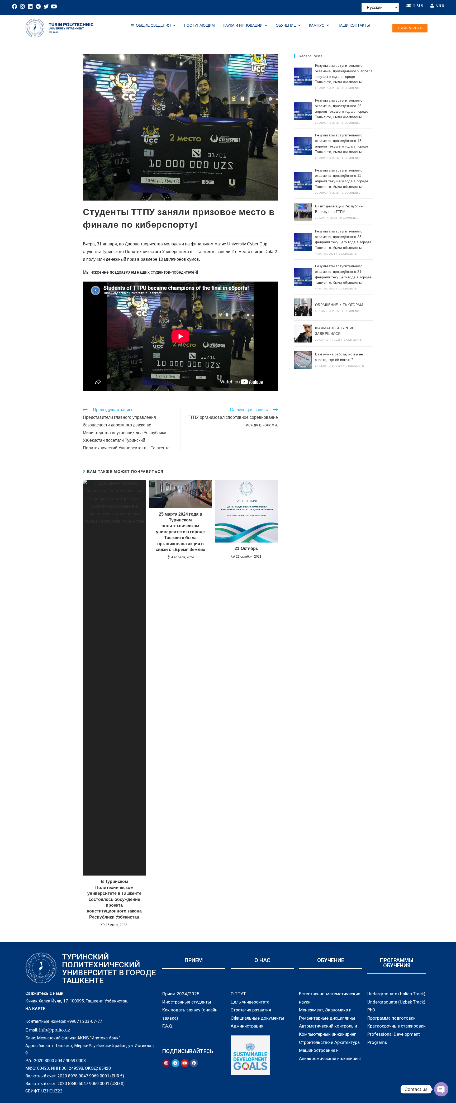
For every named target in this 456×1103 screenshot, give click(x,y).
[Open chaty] (441, 1089)
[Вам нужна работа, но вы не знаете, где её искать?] (303, 360)
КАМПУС (316, 25)
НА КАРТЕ (35, 1008)
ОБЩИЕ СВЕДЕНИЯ (153, 25)
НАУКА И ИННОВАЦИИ (243, 25)
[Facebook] (14, 6)
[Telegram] (38, 6)
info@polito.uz (54, 1030)
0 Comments (351, 88)
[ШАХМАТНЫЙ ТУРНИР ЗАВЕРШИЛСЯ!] (303, 334)
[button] (410, 28)
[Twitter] (46, 6)
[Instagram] (22, 6)
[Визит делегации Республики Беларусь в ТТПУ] (303, 212)
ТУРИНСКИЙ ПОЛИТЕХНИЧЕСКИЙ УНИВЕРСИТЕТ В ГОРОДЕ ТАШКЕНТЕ (109, 968)
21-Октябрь (246, 548)
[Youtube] (54, 6)
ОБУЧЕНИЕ (286, 25)
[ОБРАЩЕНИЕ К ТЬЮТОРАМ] (303, 307)
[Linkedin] (30, 6)
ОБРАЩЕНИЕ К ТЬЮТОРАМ (339, 305)
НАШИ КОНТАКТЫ (354, 25)
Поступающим (199, 25)
